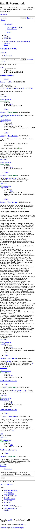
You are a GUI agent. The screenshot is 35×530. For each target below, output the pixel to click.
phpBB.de (22, 524)
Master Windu (4, 101)
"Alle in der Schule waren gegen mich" (12, 115)
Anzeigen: (4, 473)
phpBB (10, 520)
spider (2, 67)
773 (11, 104)
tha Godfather (4, 400)
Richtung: (18, 474)
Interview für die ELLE (19, 390)
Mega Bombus (4, 121)
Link (1, 434)
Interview (8, 361)
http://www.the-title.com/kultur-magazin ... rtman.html (16, 88)
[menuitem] (15, 27)
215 (11, 124)
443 (11, 403)
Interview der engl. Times (10, 178)
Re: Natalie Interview (8, 381)
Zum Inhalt (3, 14)
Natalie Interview (8, 48)
